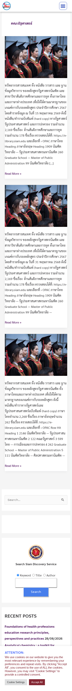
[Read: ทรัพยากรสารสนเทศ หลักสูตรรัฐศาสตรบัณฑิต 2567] (36, 205)
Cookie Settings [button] (16, 682)
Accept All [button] (37, 682)
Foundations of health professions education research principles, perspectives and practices (30, 632)
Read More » (13, 173)
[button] (63, 6)
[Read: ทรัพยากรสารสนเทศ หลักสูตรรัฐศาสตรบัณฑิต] (36, 56)
